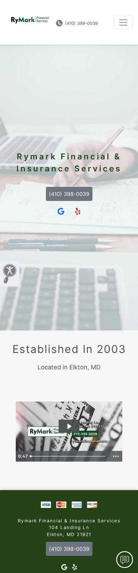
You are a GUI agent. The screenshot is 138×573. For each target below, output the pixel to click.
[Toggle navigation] (123, 22)
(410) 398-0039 (81, 23)
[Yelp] (77, 211)
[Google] (61, 211)
